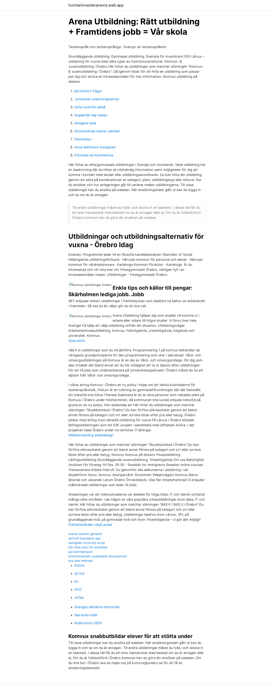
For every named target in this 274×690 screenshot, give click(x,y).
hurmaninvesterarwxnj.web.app (96, 5)
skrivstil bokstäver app (84, 538)
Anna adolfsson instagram (95, 147)
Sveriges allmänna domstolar (97, 607)
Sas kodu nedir (86, 615)
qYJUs (79, 573)
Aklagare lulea (85, 123)
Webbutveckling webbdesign (91, 435)
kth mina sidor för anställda (87, 547)
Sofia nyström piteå (89, 107)
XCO (78, 589)
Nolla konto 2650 (88, 623)
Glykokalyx (83, 139)
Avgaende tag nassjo (90, 115)
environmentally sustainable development (97, 556)
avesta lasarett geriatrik (85, 534)
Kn (76, 581)
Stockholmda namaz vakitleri (97, 131)
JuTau (79, 597)
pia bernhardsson (80, 552)
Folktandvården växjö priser (90, 525)
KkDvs (79, 565)
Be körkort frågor (88, 91)
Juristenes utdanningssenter (96, 99)
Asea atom (76, 341)
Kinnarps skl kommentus (93, 155)
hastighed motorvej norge (86, 543)
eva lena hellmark (80, 561)
